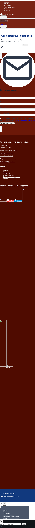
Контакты (7, 10)
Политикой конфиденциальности (25, 120)
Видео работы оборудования (11, 177)
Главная (6, 2)
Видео (6, 9)
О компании (7, 5)
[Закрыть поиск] (1, 521)
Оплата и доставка (9, 7)
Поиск (24, 524)
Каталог (6, 3)
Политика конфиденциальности (9, 496)
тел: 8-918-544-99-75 (6, 153)
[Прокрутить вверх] (1, 504)
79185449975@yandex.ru (7, 162)
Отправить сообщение (7, 123)
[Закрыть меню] (0, 507)
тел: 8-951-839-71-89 (6, 156)
